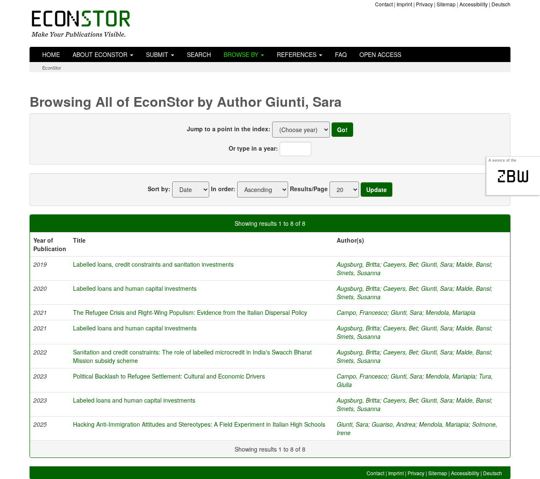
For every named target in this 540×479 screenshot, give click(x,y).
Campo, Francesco (362, 312)
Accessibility (473, 4)
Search (199, 54)
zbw (513, 176)
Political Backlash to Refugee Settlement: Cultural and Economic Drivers (169, 376)
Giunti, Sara (437, 264)
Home (51, 54)
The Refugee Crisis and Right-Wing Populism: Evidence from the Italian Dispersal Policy (190, 312)
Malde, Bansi (473, 264)
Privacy (424, 4)
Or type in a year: (253, 148)
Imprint (404, 4)
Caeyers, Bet (400, 264)
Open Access (380, 54)
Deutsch (500, 4)
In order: (223, 188)
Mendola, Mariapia (450, 312)
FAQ (341, 54)
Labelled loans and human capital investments (135, 288)
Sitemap (446, 4)
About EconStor (101, 54)
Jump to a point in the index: (228, 128)
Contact (384, 4)
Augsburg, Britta (358, 264)
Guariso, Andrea (394, 424)
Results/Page (309, 188)
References (297, 54)
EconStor (51, 67)
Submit (158, 54)
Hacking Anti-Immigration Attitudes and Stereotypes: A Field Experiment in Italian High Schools (199, 424)
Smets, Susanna (359, 272)
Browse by (242, 54)
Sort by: (159, 188)
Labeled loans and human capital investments (134, 400)
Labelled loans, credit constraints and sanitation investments (153, 264)
